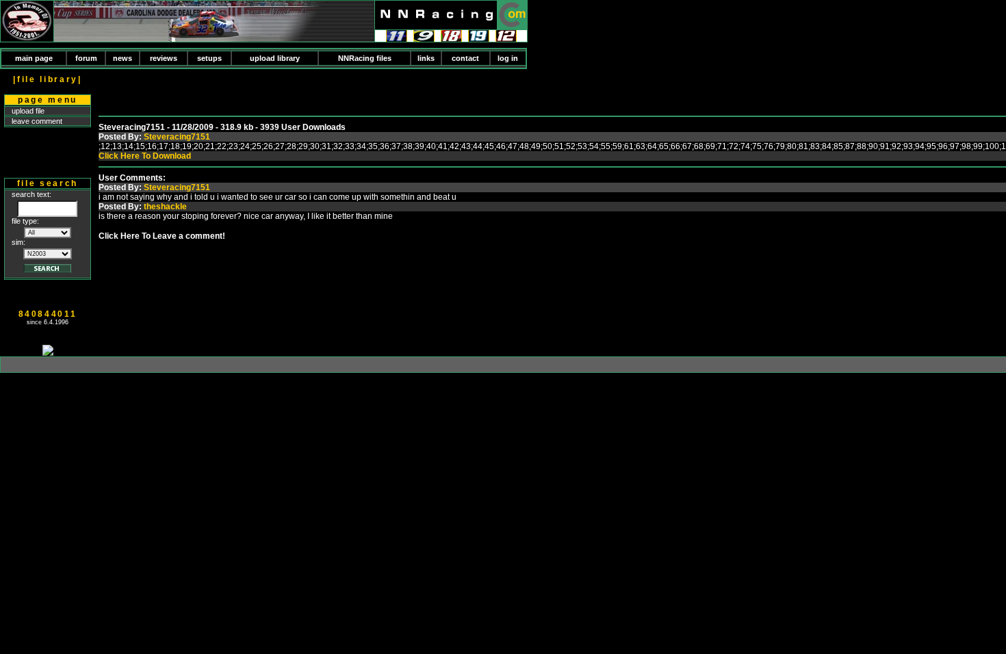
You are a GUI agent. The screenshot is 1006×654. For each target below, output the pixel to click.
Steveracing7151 (177, 137)
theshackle (165, 206)
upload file (28, 111)
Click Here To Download (145, 156)
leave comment (37, 121)
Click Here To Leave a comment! (162, 236)
